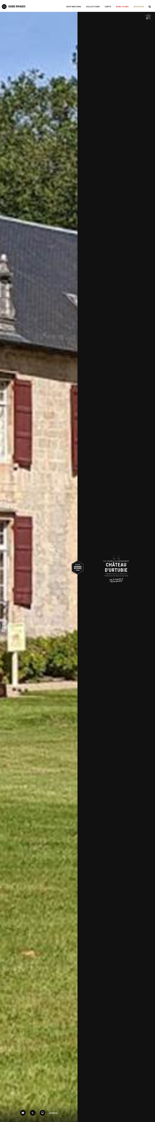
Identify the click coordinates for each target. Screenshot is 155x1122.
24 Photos (53, 1113)
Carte (108, 7)
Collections (93, 7)
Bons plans (122, 7)
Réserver (139, 7)
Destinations (73, 7)
